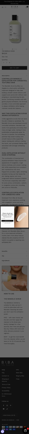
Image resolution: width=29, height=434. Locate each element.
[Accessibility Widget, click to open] (2, 431)
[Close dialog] (1, 207)
